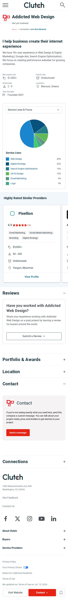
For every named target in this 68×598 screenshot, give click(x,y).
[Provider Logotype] (6, 18)
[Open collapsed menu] (5, 5)
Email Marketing (18, 178)
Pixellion (26, 213)
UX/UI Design (17, 173)
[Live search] (62, 5)
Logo (13, 183)
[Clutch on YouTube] (41, 518)
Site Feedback (10, 497)
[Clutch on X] (17, 518)
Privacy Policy (9, 561)
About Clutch (9, 530)
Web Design (16, 159)
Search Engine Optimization (24, 168)
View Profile (32, 276)
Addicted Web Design (33, 16)
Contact (40, 592)
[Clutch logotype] (34, 5)
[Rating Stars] (19, 225)
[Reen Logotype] (12, 213)
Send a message (18, 432)
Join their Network (38, 29)
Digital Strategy (18, 164)
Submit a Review (32, 336)
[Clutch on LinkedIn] (53, 518)
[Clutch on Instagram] (29, 518)
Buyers (6, 539)
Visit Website (15, 592)
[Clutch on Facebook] (5, 518)
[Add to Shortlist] (61, 592)
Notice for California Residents (17, 573)
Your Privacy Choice (12, 567)
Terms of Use (8, 578)
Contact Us (8, 506)
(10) (29, 225)
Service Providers (12, 547)
